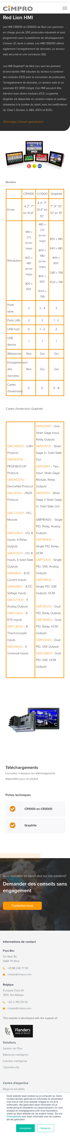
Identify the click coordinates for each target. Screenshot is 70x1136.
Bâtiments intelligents (15, 1054)
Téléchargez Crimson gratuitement (23, 121)
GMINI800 (14, 573)
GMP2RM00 (44, 620)
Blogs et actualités (13, 1089)
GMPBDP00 (15, 459)
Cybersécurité (11, 1067)
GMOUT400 (15, 600)
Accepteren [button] (25, 1128)
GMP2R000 (44, 606)
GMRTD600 (15, 613)
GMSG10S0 (43, 446)
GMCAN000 (15, 446)
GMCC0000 (15, 513)
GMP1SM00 (44, 580)
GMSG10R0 (43, 426)
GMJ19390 (14, 493)
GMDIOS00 (15, 553)
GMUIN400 (15, 647)
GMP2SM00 (44, 653)
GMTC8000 (15, 626)
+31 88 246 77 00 (18, 968)
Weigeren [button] (45, 1128)
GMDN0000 (15, 480)
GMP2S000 (44, 640)
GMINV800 (14, 586)
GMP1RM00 (44, 540)
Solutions (9, 1042)
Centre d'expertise (15, 1083)
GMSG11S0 (43, 493)
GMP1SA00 (43, 560)
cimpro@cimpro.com (19, 974)
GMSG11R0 (43, 466)
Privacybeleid (14, 1116)
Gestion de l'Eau (12, 1048)
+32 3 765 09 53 (18, 1002)
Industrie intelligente (15, 1061)
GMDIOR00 (15, 533)
